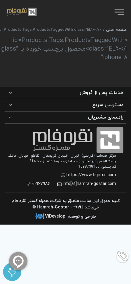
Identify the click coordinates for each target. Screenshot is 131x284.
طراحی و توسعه (70, 216)
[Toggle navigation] (118, 11)
